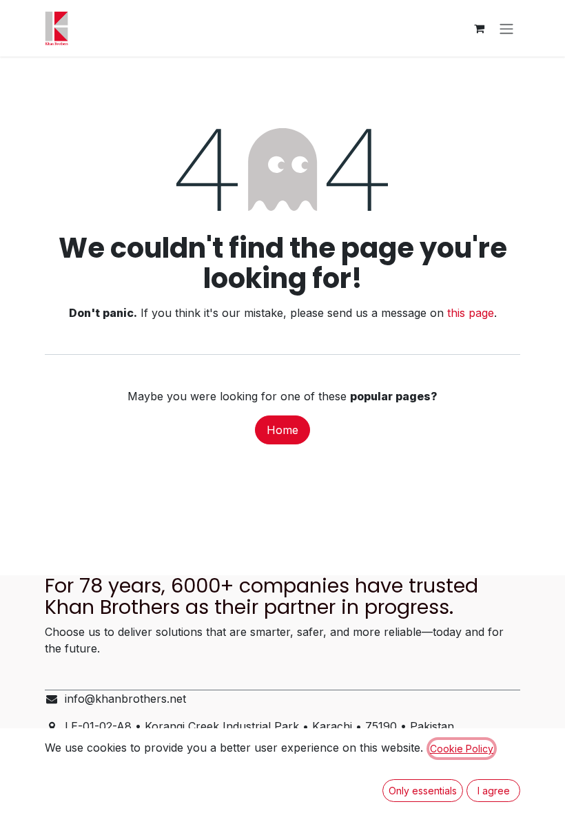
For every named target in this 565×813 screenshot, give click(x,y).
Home (282, 430)
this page (470, 313)
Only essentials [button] (423, 790)
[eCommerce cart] (479, 28)
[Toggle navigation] (506, 28)
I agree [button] (493, 790)
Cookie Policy (461, 748)
